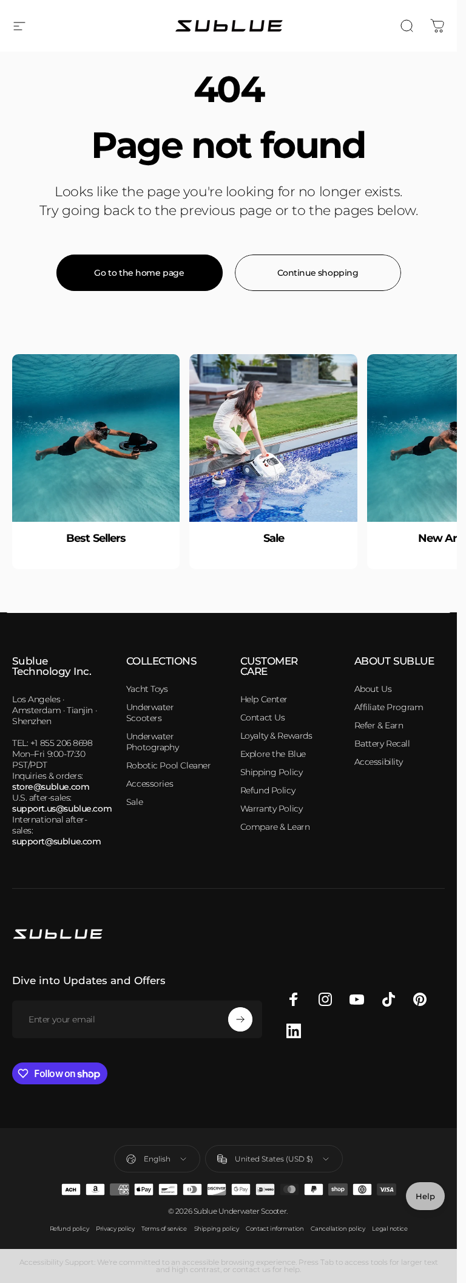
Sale (134, 801)
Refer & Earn (379, 725)
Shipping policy (216, 1228)
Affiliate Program (389, 707)
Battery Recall (382, 743)
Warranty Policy (271, 808)
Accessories (149, 783)
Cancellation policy (338, 1228)
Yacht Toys (147, 688)
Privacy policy (115, 1228)
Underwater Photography (152, 742)
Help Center (264, 699)
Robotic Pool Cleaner (168, 765)
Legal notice (389, 1228)
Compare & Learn (275, 826)
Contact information (274, 1228)
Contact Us (262, 717)
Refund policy (69, 1228)
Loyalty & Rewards (276, 735)
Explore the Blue (273, 753)
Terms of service (163, 1228)
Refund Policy (267, 790)
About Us (373, 688)
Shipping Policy (271, 772)
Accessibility (379, 761)
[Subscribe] (240, 1019)
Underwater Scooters (150, 713)
